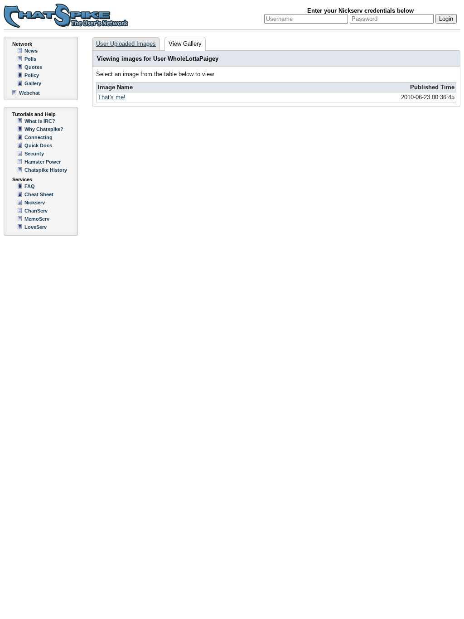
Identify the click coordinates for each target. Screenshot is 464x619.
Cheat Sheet (38, 194)
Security (34, 153)
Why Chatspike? (43, 129)
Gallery (32, 83)
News (31, 50)
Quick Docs (38, 145)
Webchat (29, 93)
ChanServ (36, 210)
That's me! (112, 97)
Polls (30, 59)
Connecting (38, 137)
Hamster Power (42, 161)
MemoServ (36, 219)
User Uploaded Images (126, 43)
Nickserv (34, 202)
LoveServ (35, 227)
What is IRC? (39, 121)
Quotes (33, 67)
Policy (31, 75)
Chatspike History (45, 170)
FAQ (29, 186)
